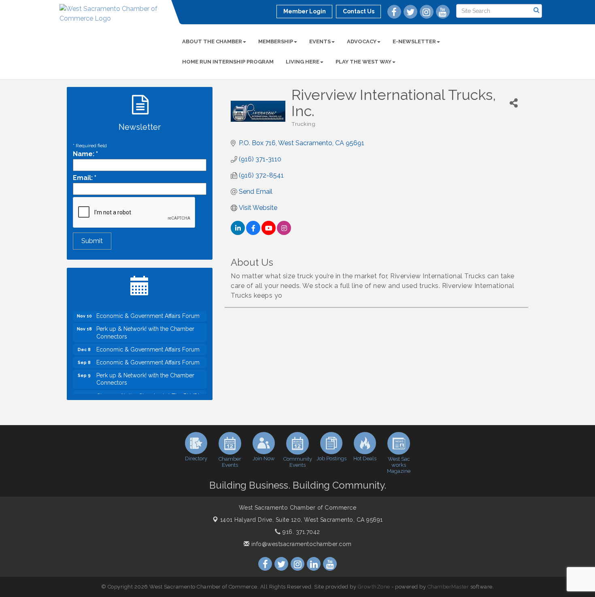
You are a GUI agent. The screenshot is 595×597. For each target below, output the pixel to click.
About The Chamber (212, 41)
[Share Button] (513, 103)
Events (320, 41)
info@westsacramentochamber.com (300, 544)
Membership (275, 41)
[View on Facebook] (253, 233)
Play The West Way (363, 62)
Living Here (302, 62)
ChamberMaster (448, 587)
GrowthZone (374, 587)
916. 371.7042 (300, 532)
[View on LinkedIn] (238, 233)
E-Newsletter (414, 41)
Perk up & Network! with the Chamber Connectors (145, 327)
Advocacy (361, 41)
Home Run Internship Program (228, 62)
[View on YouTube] (268, 233)
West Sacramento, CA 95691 (301, 520)
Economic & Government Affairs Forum (148, 311)
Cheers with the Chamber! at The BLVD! (147, 391)
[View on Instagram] (284, 233)
